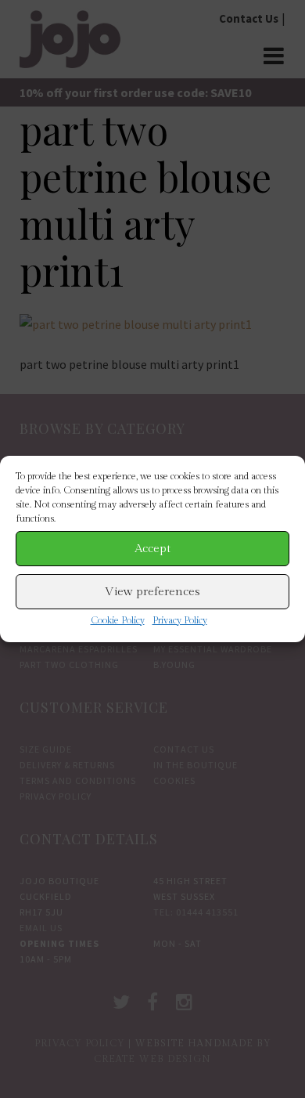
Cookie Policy (118, 620)
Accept (152, 548)
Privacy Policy (179, 620)
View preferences (152, 591)
